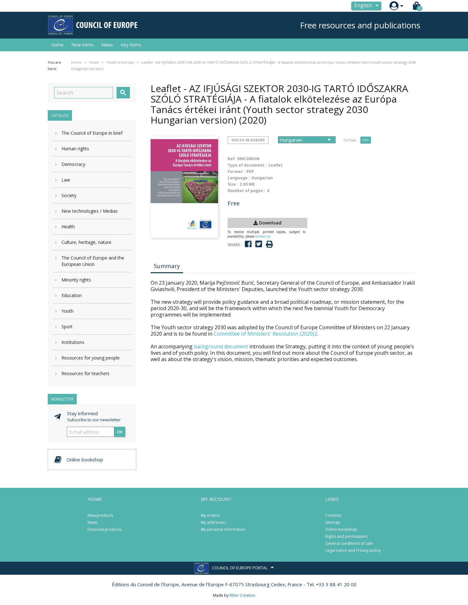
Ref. (232, 158)
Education (71, 295)
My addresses (213, 522)
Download (269, 223)
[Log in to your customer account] (394, 6)
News (107, 45)
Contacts (333, 515)
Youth (67, 311)
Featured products (104, 529)
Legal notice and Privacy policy (352, 550)
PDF (365, 140)
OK (120, 432)
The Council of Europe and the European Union (92, 261)
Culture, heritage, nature (86, 242)
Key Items (131, 45)
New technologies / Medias (89, 211)
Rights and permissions (346, 536)
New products (100, 515)
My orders (210, 515)
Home (57, 45)
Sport (67, 327)
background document (221, 346)
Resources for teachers (85, 373)
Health (68, 227)
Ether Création (242, 595)
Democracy (73, 164)
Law (65, 180)
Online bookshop (341, 529)
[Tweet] (258, 244)
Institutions (72, 342)
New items (82, 45)
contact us (262, 236)
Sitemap (332, 522)
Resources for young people (90, 358)
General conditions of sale (349, 543)
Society (68, 195)
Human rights (75, 149)
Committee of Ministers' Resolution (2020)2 (265, 333)
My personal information (223, 529)
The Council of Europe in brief (92, 133)
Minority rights (76, 280)
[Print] (269, 244)
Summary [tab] (167, 266)
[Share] (248, 244)
